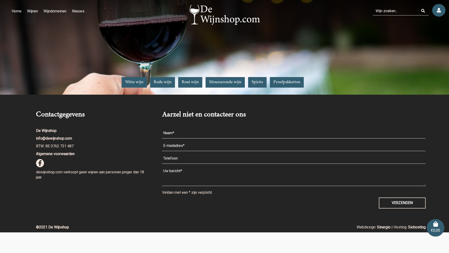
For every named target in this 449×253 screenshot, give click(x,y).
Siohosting (417, 227)
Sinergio (384, 227)
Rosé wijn (190, 82)
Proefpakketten (286, 82)
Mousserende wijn (225, 82)
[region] (224, 47)
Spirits (257, 82)
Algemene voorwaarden (55, 154)
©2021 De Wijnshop (52, 227)
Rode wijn (162, 82)
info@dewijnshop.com (54, 138)
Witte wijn (134, 82)
